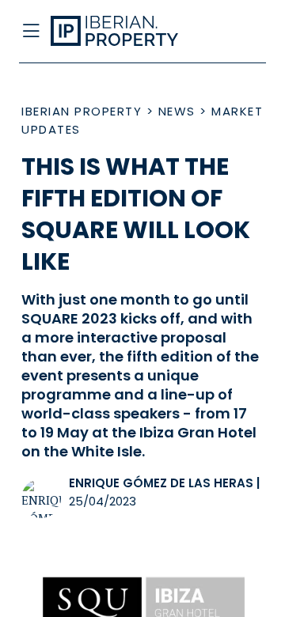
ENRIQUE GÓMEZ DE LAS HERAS (161, 483)
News (177, 111)
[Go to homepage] (117, 31)
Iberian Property (81, 111)
